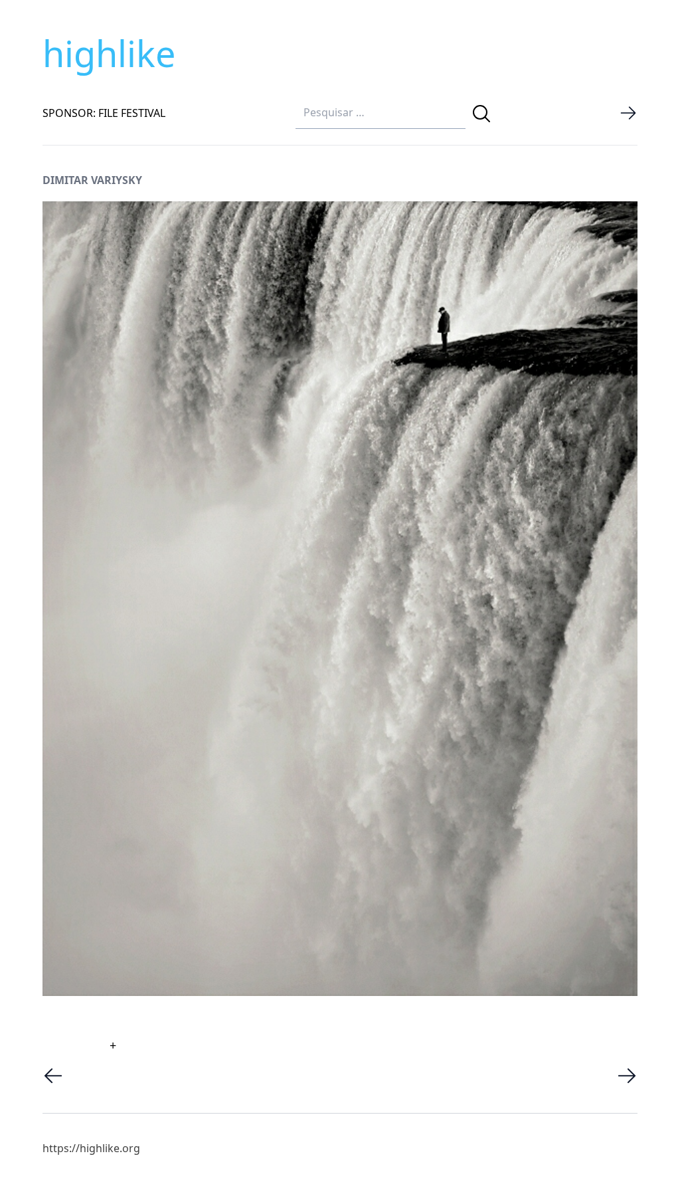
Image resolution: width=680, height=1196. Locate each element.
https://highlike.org (91, 1148)
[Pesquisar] (481, 113)
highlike (108, 53)
